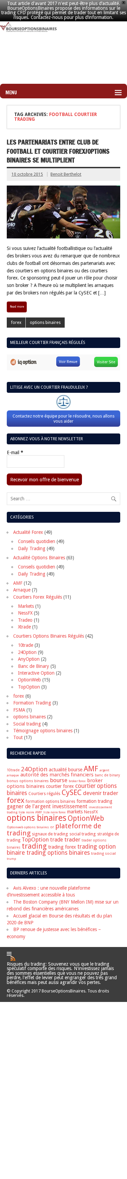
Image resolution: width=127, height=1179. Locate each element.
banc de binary (107, 775)
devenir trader (100, 793)
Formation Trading (32, 703)
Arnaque (21, 590)
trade (56, 839)
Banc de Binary (33, 666)
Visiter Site (106, 362)
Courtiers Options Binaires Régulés (48, 636)
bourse (58, 780)
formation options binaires (50, 801)
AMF (17, 583)
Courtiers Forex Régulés (37, 597)
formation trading (94, 801)
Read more (17, 306)
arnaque (13, 775)
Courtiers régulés (44, 793)
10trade (25, 645)
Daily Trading (31, 548)
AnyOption (29, 659)
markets (75, 811)
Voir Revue (68, 361)
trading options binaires (58, 852)
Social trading (27, 724)
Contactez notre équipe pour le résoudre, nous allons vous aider (63, 418)
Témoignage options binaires (42, 730)
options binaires (45, 322)
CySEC (72, 792)
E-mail (15, 452)
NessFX (25, 613)
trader (72, 839)
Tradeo (25, 620)
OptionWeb (29, 679)
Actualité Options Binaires (39, 557)
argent (104, 770)
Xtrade (24, 627)
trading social (103, 853)
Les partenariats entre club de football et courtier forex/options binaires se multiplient (58, 151)
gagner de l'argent (29, 806)
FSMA (19, 710)
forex (16, 322)
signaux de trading (50, 833)
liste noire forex (54, 812)
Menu (11, 92)
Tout (18, 737)
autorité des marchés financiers (56, 775)
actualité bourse (65, 769)
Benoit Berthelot (65, 174)
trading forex (62, 847)
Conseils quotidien (36, 541)
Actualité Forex (28, 532)
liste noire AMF (30, 812)
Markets (26, 606)
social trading (82, 833)
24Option (27, 652)
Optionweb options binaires (28, 827)
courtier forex (60, 786)
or (52, 827)
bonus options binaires (28, 780)
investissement (69, 807)
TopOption (29, 687)
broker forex (77, 781)
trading (34, 846)
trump (11, 859)
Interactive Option (36, 673)
